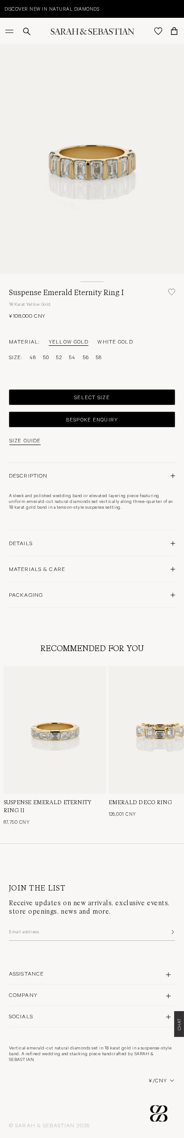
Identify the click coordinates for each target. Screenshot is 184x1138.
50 (46, 357)
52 (59, 357)
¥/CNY (158, 1080)
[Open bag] (174, 31)
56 (86, 357)
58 (99, 357)
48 (32, 357)
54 (72, 357)
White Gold (115, 341)
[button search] (27, 31)
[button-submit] (172, 932)
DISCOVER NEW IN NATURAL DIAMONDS (51, 9)
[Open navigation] (10, 31)
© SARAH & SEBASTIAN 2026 (49, 1125)
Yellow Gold (68, 341)
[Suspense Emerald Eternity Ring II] (55, 730)
